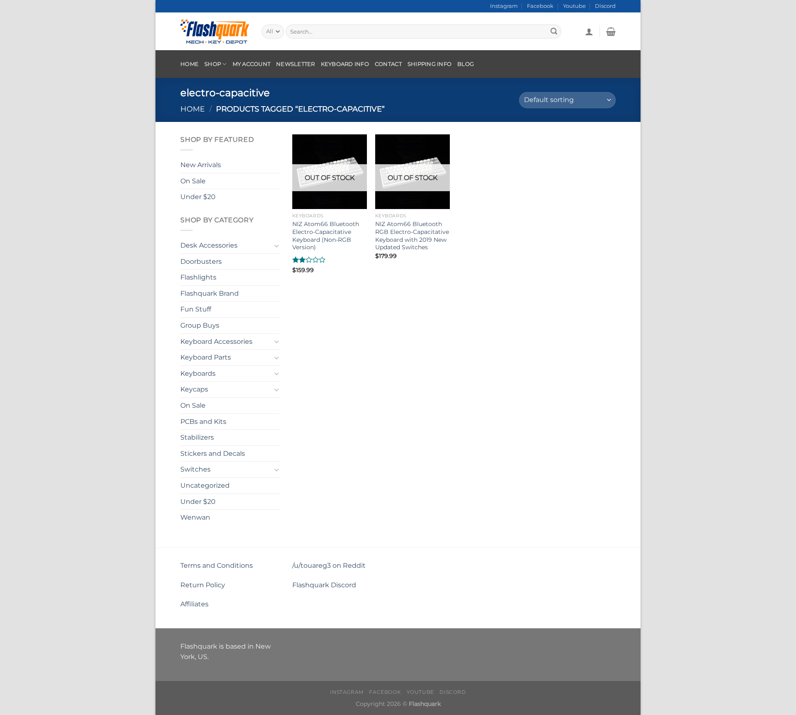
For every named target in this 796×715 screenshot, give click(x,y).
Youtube (574, 6)
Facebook (540, 6)
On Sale (193, 181)
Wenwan (195, 517)
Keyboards (198, 373)
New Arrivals (200, 165)
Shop (212, 64)
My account (252, 64)
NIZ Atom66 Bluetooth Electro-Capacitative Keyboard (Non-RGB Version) (325, 235)
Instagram (504, 6)
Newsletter (295, 64)
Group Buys (199, 325)
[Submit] (554, 31)
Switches (195, 469)
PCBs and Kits (203, 421)
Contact (388, 64)
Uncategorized (205, 485)
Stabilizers (197, 437)
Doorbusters (201, 261)
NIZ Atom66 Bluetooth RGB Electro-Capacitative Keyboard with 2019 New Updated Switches (412, 235)
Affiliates (194, 604)
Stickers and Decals (212, 453)
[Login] (589, 31)
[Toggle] (276, 245)
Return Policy (202, 585)
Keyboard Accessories (216, 341)
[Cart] (611, 31)
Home (189, 64)
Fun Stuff (195, 309)
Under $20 (198, 197)
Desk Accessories (209, 245)
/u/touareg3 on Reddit (329, 565)
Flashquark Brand (209, 293)
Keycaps (194, 389)
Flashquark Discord (324, 585)
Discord (605, 6)
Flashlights (198, 277)
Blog (465, 64)
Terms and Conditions (216, 565)
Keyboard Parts (205, 357)
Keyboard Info (345, 64)
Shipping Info (429, 64)
